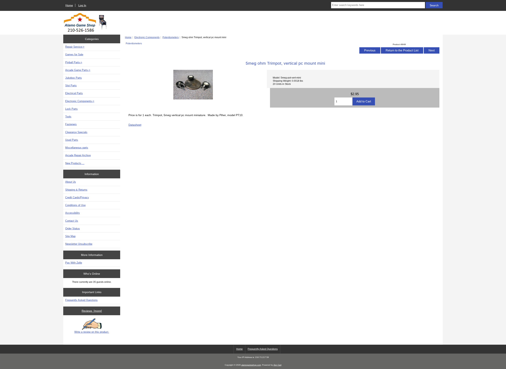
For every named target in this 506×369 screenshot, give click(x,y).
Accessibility (72, 212)
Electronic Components (147, 37)
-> (79, 101)
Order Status (72, 228)
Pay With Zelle (73, 262)
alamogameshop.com (251, 365)
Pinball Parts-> (73, 62)
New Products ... (74, 163)
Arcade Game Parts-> (77, 70)
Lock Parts (71, 108)
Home (69, 5)
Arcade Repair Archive (78, 155)
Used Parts (71, 139)
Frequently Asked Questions (81, 300)
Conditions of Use (75, 205)
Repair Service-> (74, 46)
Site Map (70, 236)
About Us (70, 181)
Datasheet (134, 124)
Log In (82, 5)
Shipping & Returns (76, 189)
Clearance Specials (76, 132)
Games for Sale (74, 54)
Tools (68, 116)
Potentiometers (170, 37)
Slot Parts (71, 85)
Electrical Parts (74, 93)
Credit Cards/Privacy (77, 197)
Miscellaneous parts (76, 147)
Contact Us (71, 220)
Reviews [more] (92, 310)
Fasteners (71, 124)
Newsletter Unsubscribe (78, 243)
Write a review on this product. (91, 331)
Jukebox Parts (73, 77)
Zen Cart (277, 365)
